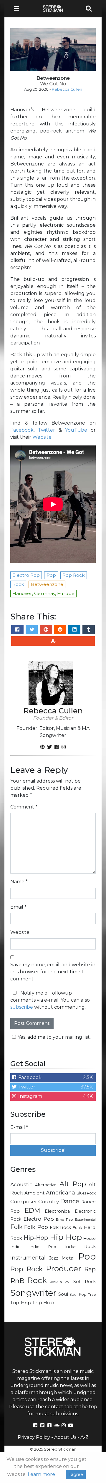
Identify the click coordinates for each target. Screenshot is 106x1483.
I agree (75, 1474)
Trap (92, 1295)
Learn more (41, 1474)
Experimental (85, 1220)
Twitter (46, 430)
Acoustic (21, 1184)
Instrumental (28, 1257)
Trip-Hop (20, 1302)
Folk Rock (60, 1227)
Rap (90, 1269)
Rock (37, 1280)
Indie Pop (42, 1246)
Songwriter (33, 1293)
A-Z (84, 1437)
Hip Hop (66, 1237)
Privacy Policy (34, 1437)
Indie (15, 1246)
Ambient (34, 1193)
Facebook (22, 430)
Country (48, 1201)
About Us (65, 1437)
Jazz (53, 1258)
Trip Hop (43, 1302)
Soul (63, 1294)
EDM (32, 1210)
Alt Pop (72, 1184)
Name (19, 881)
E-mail (19, 1127)
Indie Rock (80, 1246)
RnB (17, 1281)
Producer (63, 1268)
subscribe (21, 1007)
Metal (68, 1258)
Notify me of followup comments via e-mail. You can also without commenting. (50, 1000)
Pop (87, 1256)
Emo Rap (64, 1219)
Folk (16, 1226)
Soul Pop (78, 1294)
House (89, 1238)
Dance (69, 1201)
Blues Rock (86, 1193)
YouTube (76, 430)
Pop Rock (26, 1269)
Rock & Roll (60, 1282)
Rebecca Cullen (67, 89)
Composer (23, 1201)
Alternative (46, 1184)
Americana (60, 1192)
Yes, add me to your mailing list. (54, 1037)
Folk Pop (36, 1227)
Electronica (57, 1211)
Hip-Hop (36, 1237)
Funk (77, 1227)
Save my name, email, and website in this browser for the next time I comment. (52, 972)
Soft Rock (84, 1281)
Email (18, 907)
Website (42, 437)
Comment (23, 807)
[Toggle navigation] (18, 8)
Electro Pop (39, 1219)
